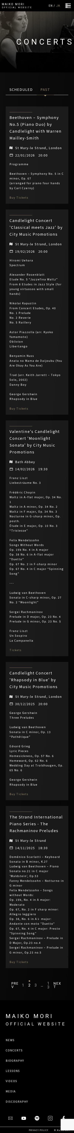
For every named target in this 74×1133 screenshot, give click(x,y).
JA (58, 5)
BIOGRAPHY (15, 1060)
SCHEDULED (21, 89)
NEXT (57, 985)
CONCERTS (14, 1050)
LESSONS (13, 1071)
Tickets (15, 650)
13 (48, 985)
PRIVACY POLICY (38, 1130)
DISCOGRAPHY (17, 1101)
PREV (15, 985)
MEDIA (11, 1091)
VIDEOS (11, 1081)
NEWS (10, 1040)
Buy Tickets (18, 197)
